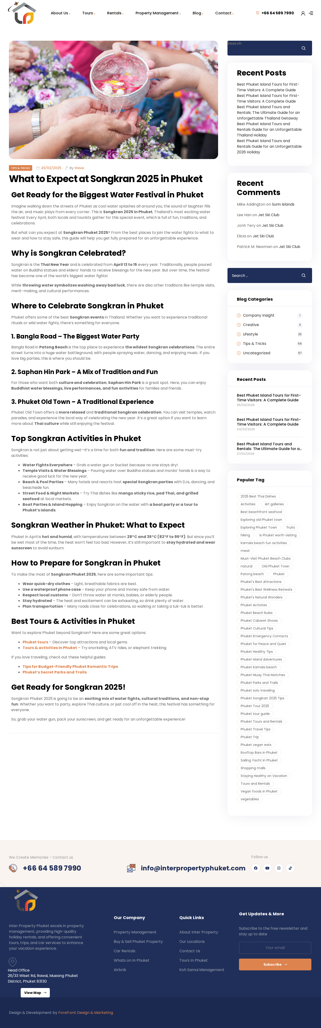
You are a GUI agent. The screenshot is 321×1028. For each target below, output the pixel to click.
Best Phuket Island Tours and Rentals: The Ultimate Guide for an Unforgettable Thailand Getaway (268, 112)
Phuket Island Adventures (261, 659)
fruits (290, 527)
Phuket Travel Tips (255, 729)
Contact (223, 13)
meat (245, 550)
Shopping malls (253, 768)
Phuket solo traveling (258, 690)
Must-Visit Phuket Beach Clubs (266, 558)
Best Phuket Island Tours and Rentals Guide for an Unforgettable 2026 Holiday (269, 146)
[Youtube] (267, 868)
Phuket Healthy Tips (257, 651)
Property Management (157, 13)
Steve (79, 168)
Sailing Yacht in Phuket (259, 760)
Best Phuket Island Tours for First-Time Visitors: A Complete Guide (268, 87)
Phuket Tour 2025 (255, 706)
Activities (248, 504)
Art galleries (274, 504)
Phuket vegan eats (256, 744)
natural (246, 566)
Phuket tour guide (255, 713)
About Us (59, 13)
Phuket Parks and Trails (259, 682)
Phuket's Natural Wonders (261, 597)
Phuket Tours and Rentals (261, 721)
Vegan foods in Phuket (259, 791)
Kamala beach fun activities (264, 543)
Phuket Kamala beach (259, 667)
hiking (245, 535)
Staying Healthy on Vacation (264, 775)
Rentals (114, 13)
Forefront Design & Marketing (85, 1012)
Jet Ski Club (268, 215)
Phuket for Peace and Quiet (263, 644)
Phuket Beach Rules (257, 612)
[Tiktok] (290, 868)
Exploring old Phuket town (261, 519)
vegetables (250, 799)
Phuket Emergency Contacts (264, 636)
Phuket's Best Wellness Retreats (266, 589)
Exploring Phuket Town (259, 527)
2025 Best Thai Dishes (258, 496)
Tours (87, 13)
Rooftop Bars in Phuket (259, 752)
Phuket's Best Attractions (261, 581)
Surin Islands (283, 204)
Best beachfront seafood (261, 512)
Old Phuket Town (276, 566)
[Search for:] (260, 275)
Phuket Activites (254, 605)
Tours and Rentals (255, 783)
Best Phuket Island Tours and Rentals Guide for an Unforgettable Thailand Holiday (269, 129)
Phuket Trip (250, 737)
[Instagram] (278, 868)
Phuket (279, 574)
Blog (197, 13)
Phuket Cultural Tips (257, 628)
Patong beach (252, 574)
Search (234, 43)
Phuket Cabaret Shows (259, 620)
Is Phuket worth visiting (278, 535)
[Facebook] (255, 868)
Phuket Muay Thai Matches (263, 675)
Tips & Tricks (20, 168)
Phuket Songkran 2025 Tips (262, 698)
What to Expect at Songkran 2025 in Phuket (105, 178)
